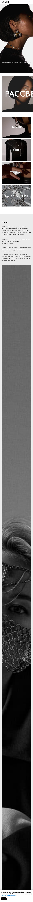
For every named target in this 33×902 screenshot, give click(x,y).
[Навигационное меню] (30, 2)
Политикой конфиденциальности (9, 895)
